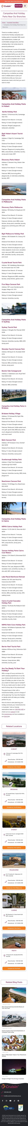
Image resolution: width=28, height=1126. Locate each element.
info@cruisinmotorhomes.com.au (12, 1096)
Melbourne (14, 870)
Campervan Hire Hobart (14, 767)
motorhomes (8, 714)
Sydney (14, 830)
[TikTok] (14, 1100)
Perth (14, 950)
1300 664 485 (19, 709)
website (12, 712)
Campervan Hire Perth (14, 968)
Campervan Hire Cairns (14, 928)
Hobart (14, 749)
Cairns (14, 910)
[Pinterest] (18, 1100)
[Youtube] (10, 1100)
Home (3, 22)
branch (6, 716)
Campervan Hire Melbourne (14, 888)
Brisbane (14, 789)
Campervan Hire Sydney (14, 847)
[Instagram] (6, 1100)
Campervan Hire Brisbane (14, 807)
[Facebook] (3, 1100)
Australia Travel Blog (13, 22)
